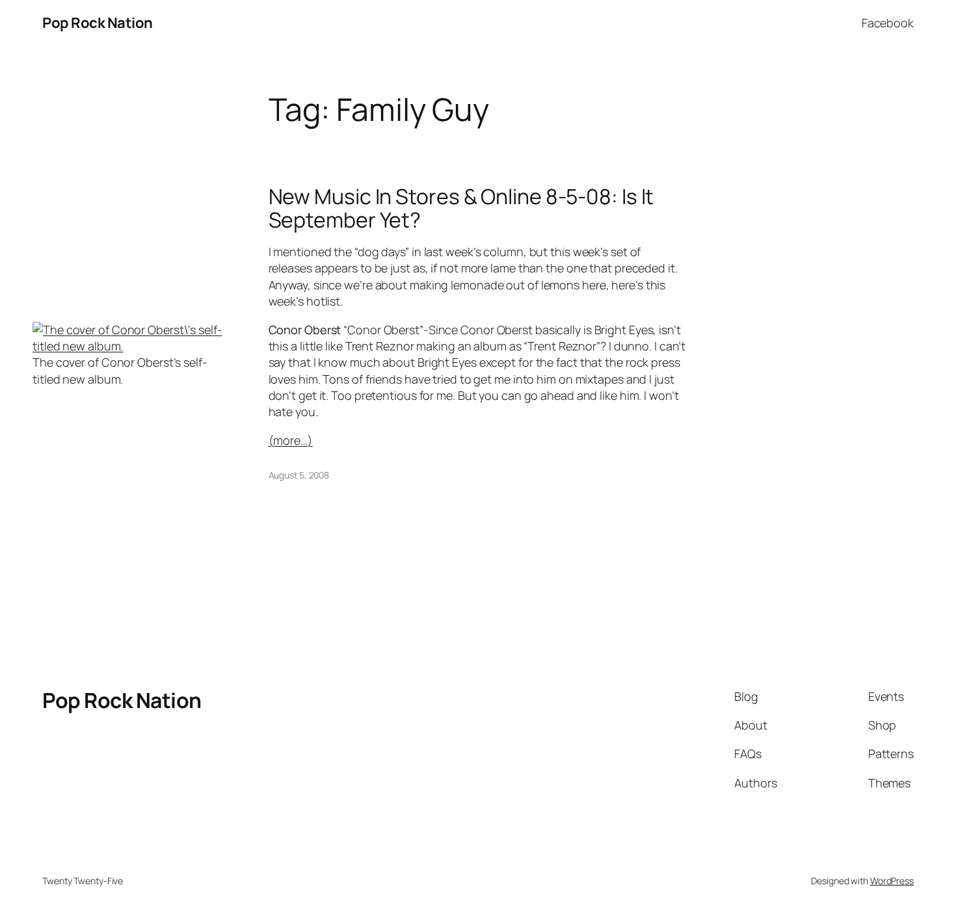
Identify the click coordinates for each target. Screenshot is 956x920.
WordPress (892, 880)
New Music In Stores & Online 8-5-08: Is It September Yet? (461, 208)
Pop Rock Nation (97, 23)
